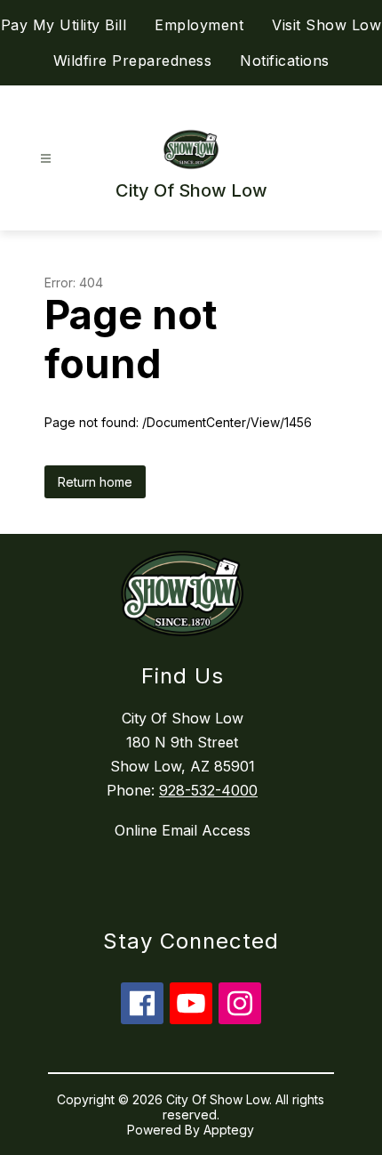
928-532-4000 (208, 790)
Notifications (285, 60)
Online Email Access (183, 830)
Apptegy (228, 1129)
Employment (199, 25)
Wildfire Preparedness (132, 60)
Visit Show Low (326, 25)
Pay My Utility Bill (64, 25)
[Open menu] (46, 159)
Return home (95, 481)
